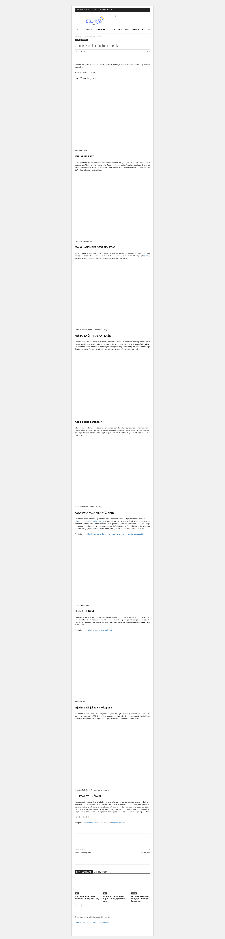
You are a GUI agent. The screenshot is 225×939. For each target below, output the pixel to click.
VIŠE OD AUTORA (100, 872)
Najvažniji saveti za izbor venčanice (98, 630)
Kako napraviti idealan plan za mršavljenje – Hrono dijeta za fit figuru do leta (142, 899)
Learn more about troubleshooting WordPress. (92, 922)
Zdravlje (88, 30)
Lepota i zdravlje (118, 823)
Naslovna (78, 36)
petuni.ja (146, 256)
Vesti (79, 30)
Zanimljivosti (115, 30)
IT (143, 30)
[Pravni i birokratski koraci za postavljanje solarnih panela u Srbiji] (87, 885)
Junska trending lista (90, 823)
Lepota (135, 30)
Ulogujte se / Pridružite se (103, 9)
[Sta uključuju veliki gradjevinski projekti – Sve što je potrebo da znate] (115, 885)
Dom (127, 30)
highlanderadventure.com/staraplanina (90, 521)
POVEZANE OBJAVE (83, 872)
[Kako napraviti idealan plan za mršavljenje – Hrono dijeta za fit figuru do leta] (143, 885)
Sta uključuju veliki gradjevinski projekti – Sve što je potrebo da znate (114, 899)
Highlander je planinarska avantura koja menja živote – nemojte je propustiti (114, 534)
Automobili (101, 30)
